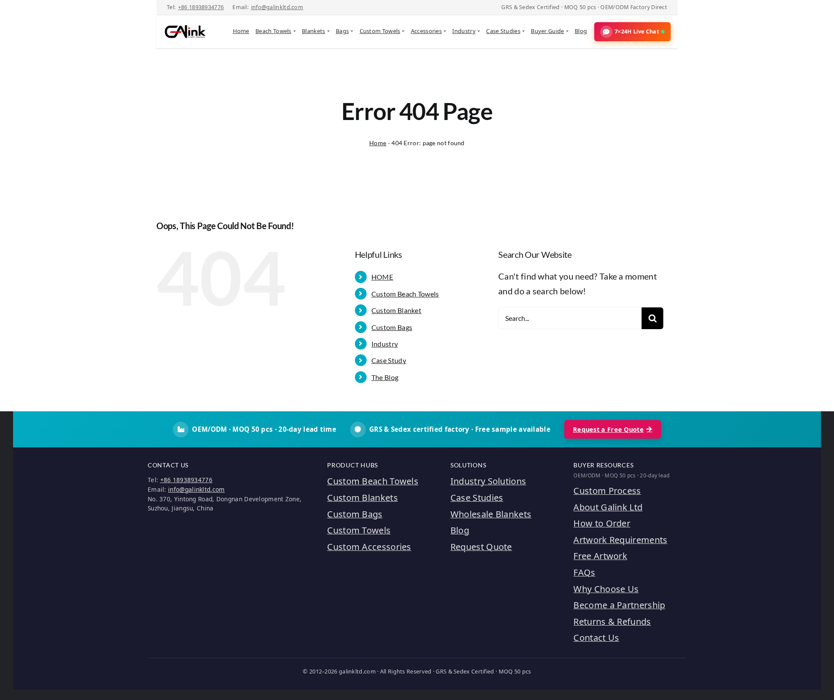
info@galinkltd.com (277, 7)
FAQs (584, 572)
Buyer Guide (547, 31)
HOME (382, 277)
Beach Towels (273, 31)
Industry (463, 31)
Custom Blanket (396, 310)
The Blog (384, 377)
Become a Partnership (619, 605)
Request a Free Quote (608, 429)
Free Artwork (600, 556)
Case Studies (503, 31)
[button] (632, 31)
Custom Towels (380, 31)
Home (241, 31)
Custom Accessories (369, 547)
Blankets (313, 31)
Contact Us (596, 637)
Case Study (388, 360)
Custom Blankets (362, 497)
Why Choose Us (606, 589)
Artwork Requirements (620, 540)
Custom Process (607, 491)
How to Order (601, 523)
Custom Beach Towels (405, 294)
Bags (342, 31)
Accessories (426, 31)
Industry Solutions (488, 481)
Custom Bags (391, 327)
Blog (581, 31)
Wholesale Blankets (490, 514)
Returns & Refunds (612, 621)
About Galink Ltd (607, 507)
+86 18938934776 (201, 7)
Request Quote (481, 547)
